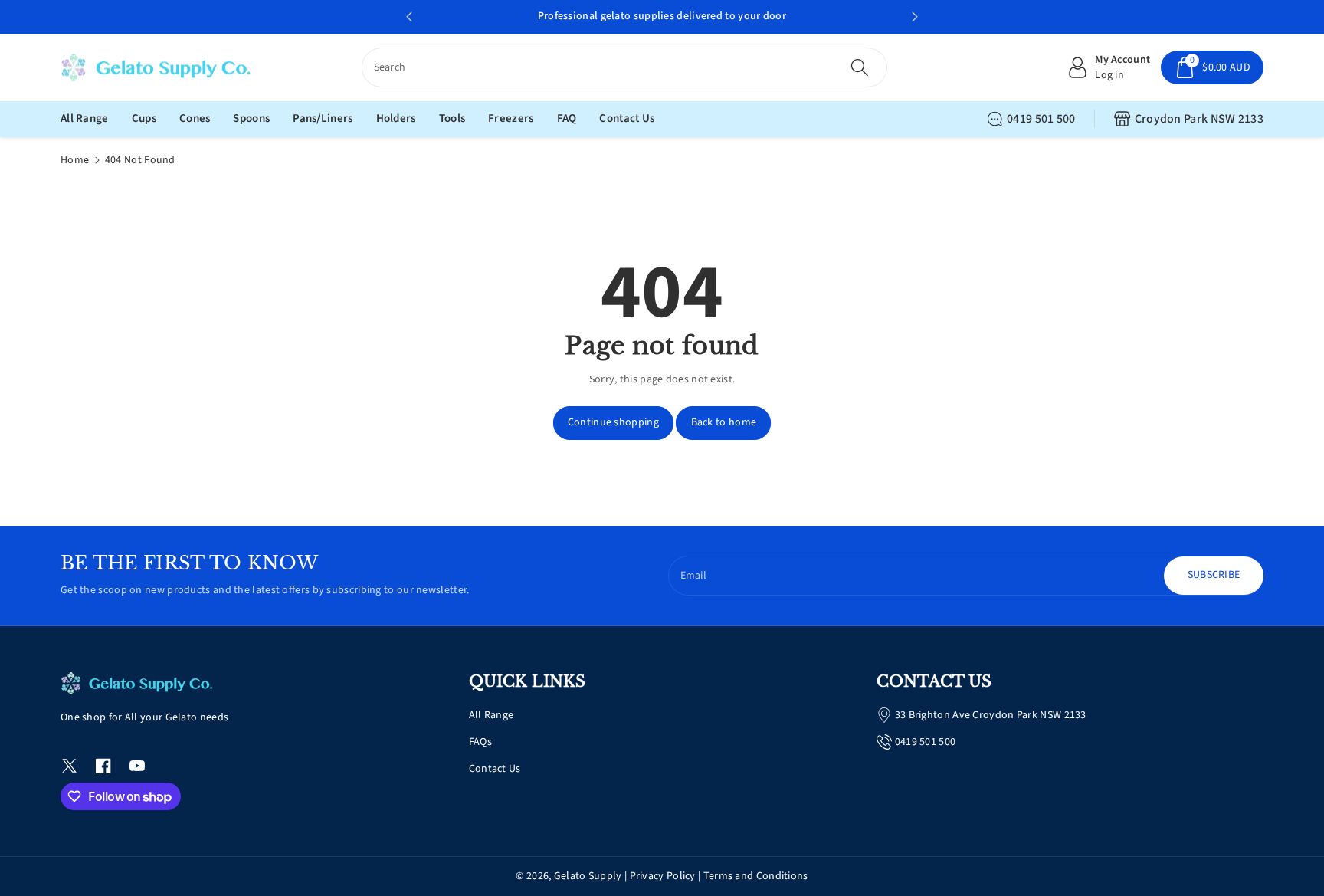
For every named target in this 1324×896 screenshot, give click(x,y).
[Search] (859, 67)
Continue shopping (613, 422)
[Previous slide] (409, 17)
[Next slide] (915, 17)
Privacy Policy (663, 876)
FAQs (480, 742)
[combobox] (624, 67)
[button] (1212, 67)
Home (75, 160)
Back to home (724, 422)
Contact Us (495, 768)
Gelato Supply (588, 876)
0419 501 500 (1041, 118)
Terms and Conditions (755, 876)
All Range (491, 715)
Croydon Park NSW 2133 (1199, 118)
